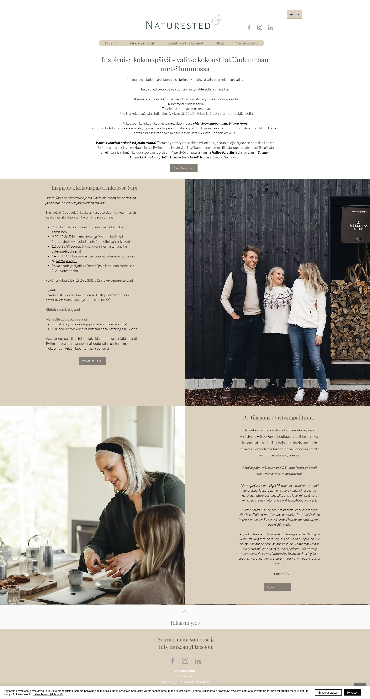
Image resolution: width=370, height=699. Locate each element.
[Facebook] (249, 27)
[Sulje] (365, 692)
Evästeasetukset (328, 692)
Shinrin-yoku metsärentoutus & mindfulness (103, 256)
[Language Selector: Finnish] (294, 14)
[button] (185, 671)
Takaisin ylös (185, 622)
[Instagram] (259, 27)
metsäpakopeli (66, 261)
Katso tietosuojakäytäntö (48, 694)
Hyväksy (352, 692)
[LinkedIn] (270, 27)
